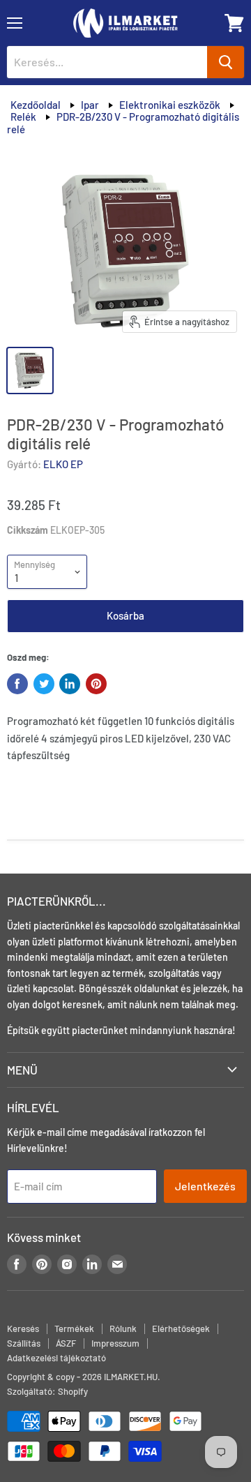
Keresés (23, 1328)
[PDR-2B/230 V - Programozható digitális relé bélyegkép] (30, 370)
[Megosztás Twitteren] (43, 683)
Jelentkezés (205, 1185)
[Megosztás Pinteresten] (96, 683)
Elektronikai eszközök (169, 104)
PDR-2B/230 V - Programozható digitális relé (123, 122)
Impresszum (115, 1343)
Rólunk (123, 1328)
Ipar (90, 104)
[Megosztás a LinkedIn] (69, 683)
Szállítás (23, 1343)
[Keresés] (225, 62)
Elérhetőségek (181, 1328)
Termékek (74, 1328)
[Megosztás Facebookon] (17, 683)
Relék (23, 116)
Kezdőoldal (35, 104)
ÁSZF (66, 1343)
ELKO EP (63, 464)
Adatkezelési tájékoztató (56, 1357)
